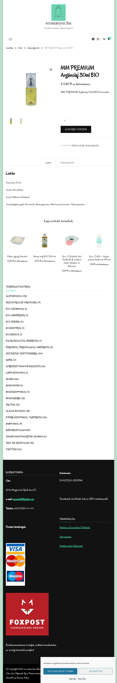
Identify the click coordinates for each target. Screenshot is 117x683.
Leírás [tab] (48, 162)
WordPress (11, 677)
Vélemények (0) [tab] (67, 162)
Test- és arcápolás (17, 443)
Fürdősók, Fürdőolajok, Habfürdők (28, 347)
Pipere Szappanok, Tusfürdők (24, 417)
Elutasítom (95, 671)
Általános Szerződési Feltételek (74, 527)
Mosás (10, 379)
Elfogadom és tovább (60, 671)
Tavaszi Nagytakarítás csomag (24, 436)
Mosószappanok (16, 392)
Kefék (9, 360)
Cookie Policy (72, 678)
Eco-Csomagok (15, 309)
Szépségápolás (92, 145)
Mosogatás (13, 385)
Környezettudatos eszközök (23, 366)
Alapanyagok (14, 296)
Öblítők (10, 404)
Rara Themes (29, 673)
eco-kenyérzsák (15, 315)
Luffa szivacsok (15, 372)
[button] (51, 69)
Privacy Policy (82, 678)
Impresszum (65, 537)
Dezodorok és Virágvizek (21, 302)
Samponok (12, 423)
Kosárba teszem (76, 129)
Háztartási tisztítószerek (22, 353)
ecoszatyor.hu (58, 23)
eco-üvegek (13, 321)
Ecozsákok (12, 334)
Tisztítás (11, 449)
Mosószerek (13, 398)
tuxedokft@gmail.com (23, 499)
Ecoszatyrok (14, 328)
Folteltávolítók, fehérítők (22, 341)
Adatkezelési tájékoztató (71, 546)
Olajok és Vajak (78, 145)
